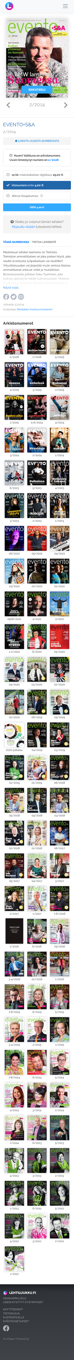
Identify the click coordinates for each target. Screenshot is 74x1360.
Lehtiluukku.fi (22, 1293)
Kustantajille (13, 1317)
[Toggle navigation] (65, 6)
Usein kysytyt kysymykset (23, 1302)
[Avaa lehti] (14, 341)
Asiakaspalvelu (14, 1298)
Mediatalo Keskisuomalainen (35, 309)
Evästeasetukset (16, 1321)
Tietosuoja (11, 1313)
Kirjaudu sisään (23, 227)
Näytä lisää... (11, 287)
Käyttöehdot (13, 1309)
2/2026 (53, 159)
